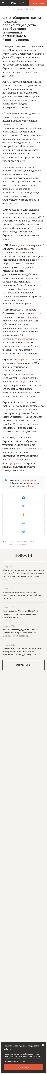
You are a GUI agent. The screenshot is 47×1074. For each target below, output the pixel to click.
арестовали (24, 339)
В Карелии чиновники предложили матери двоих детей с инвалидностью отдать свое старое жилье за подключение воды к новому (23, 574)
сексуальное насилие (17, 544)
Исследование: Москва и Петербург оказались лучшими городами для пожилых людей (20, 613)
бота (30, 485)
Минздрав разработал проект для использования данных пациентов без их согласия (22, 594)
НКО (32, 541)
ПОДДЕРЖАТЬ (23, 1067)
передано (20, 245)
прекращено (16, 463)
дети (10, 541)
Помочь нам (38, 3)
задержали (22, 360)
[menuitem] (3, 3)
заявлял (18, 381)
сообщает (32, 217)
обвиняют (32, 317)
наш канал (30, 479)
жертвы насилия (20, 541)
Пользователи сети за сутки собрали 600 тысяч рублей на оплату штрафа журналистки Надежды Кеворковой (22, 651)
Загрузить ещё (24, 665)
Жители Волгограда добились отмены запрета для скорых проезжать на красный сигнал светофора (20, 632)
